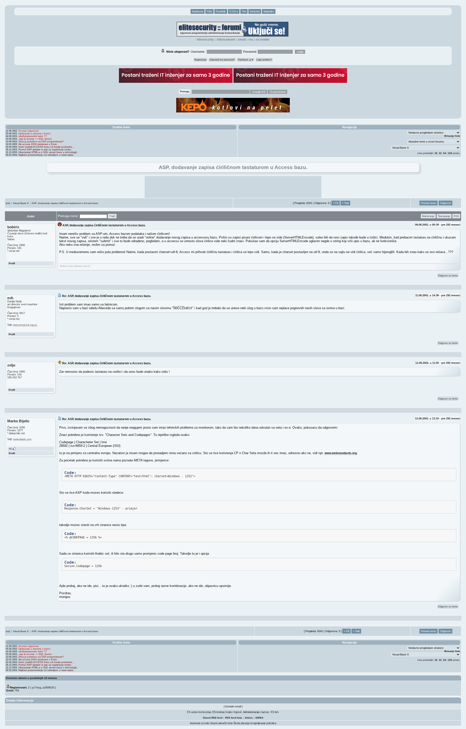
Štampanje (444, 216)
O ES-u (233, 11)
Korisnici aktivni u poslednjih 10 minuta (31, 678)
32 (440, 153)
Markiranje (428, 216)
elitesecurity (205, 39)
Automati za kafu (199, 723)
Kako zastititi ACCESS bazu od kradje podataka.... (46, 146)
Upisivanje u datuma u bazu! (34, 133)
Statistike (268, 11)
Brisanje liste (452, 136)
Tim (244, 11)
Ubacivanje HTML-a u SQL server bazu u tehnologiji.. (48, 152)
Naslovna (197, 11)
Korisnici (255, 11)
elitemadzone (226, 39)
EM (257, 717)
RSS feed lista (233, 717)
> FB (335, 203)
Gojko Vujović (233, 712)
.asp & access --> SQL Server (35, 138)
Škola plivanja (241, 723)
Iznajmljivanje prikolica (263, 723)
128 (450, 153)
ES (261, 717)
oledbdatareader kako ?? (32, 136)
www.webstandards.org (341, 453)
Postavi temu (428, 203)
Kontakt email (233, 706)
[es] (8, 203)
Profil (12, 263)
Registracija (200, 60)
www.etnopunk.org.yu (25, 324)
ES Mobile (262, 39)
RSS (251, 39)
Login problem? (264, 60)
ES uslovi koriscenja (199, 712)
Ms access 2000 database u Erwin (37, 144)
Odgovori (445, 203)
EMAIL (242, 39)
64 (444, 153)
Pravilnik (221, 11)
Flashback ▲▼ (245, 60)
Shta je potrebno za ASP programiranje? (41, 141)
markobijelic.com (22, 439)
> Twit (345, 203)
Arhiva (249, 717)
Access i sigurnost (28, 130)
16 (435, 153)
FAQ (209, 11)
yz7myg (36, 687)
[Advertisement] (233, 187)
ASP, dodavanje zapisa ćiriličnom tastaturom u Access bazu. (65, 203)
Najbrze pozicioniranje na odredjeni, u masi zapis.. (46, 154)
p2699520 (48, 687)
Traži (112, 216)
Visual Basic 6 (21, 203)
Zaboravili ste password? (222, 60)
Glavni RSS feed (212, 717)
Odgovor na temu (448, 275)
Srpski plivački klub (221, 723)
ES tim (274, 712)
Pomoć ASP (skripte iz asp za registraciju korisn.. (45, 149)
